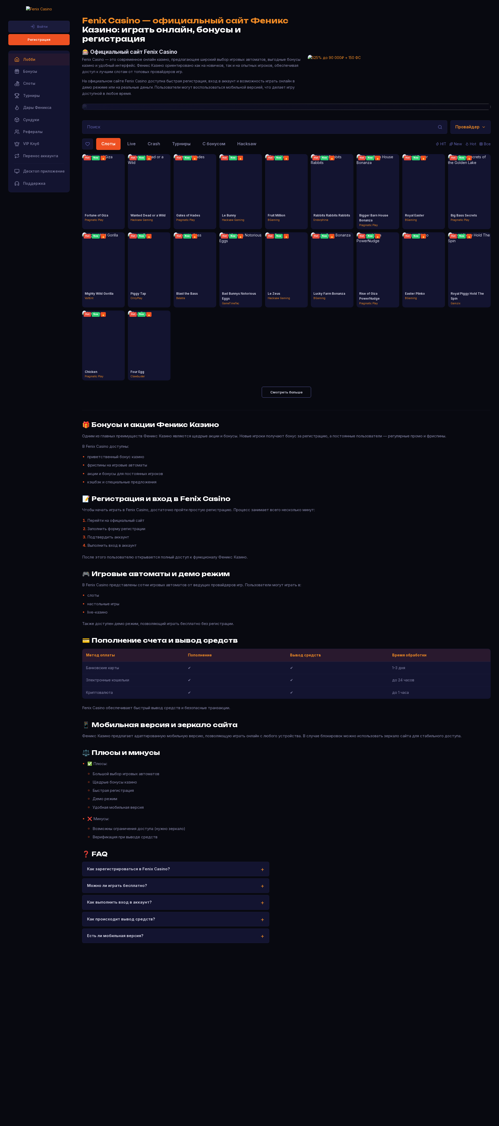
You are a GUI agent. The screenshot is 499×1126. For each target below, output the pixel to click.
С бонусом (213, 143)
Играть (103, 187)
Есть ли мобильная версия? (115, 935)
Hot (473, 144)
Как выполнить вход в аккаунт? (119, 902)
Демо (103, 196)
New (458, 144)
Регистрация (39, 39)
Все (487, 144)
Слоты (108, 143)
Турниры (181, 143)
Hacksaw (246, 143)
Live (131, 143)
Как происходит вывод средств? (121, 919)
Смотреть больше (286, 392)
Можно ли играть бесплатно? (117, 885)
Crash (154, 143)
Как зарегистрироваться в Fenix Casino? (128, 868)
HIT (443, 144)
